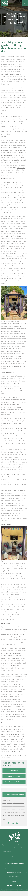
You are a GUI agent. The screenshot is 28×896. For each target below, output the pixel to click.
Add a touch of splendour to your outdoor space (14, 809)
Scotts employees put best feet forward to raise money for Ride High (14, 815)
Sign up (14, 856)
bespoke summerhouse (10, 634)
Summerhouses (14, 770)
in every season (19, 100)
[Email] (17, 822)
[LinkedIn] (12, 822)
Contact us (4, 755)
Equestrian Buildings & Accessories (14, 868)
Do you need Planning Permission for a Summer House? (14, 812)
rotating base (14, 399)
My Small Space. (6, 256)
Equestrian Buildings (14, 776)
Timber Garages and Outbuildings (14, 782)
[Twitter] (8, 822)
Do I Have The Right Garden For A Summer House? (14, 806)
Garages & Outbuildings (14, 872)
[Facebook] (4, 822)
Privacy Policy (23, 893)
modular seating (16, 346)
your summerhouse (17, 56)
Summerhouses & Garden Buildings (14, 794)
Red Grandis (21, 167)
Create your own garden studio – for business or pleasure (14, 803)
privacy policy (18, 846)
